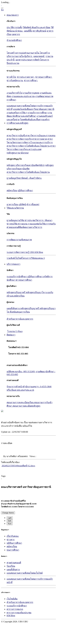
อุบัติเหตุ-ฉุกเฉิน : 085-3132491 (21, 371)
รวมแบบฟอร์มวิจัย (37, 224)
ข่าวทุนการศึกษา (43, 77)
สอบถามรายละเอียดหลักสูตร (26, 406)
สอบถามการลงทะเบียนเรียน (20, 402)
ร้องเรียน (11, 566)
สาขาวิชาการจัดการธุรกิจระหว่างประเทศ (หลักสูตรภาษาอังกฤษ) (31, 149)
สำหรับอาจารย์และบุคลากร (20, 602)
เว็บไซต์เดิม (12, 599)
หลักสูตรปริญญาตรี (16, 292)
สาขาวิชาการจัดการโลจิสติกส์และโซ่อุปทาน (28, 146)
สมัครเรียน (12, 190)
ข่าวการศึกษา (31, 80)
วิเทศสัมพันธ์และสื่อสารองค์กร (35, 119)
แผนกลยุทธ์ (39, 56)
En (2, 10)
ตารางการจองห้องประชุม (19, 612)
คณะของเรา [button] (13, 15)
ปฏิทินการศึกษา (25, 190)
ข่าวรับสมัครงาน (15, 80)
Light (10, 518)
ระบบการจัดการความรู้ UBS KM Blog (25, 252)
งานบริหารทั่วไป (14, 93)
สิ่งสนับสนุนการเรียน (20, 312)
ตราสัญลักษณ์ (39, 31)
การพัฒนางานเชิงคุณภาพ (19, 239)
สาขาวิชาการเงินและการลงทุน (40, 135)
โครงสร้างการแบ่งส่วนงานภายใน (23, 53)
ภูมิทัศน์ (22, 204)
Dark (9, 521)
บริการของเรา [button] (13, 264)
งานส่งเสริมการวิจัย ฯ (17, 112)
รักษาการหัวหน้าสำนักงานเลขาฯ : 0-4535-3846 (29, 386)
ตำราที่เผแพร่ (33, 204)
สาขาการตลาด (39, 139)
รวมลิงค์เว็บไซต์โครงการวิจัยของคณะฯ (26, 258)
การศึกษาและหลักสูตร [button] (17, 123)
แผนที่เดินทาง (13, 308)
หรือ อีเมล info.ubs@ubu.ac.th (20, 390)
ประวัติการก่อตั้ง (14, 27)
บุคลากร (16, 34)
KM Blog (11, 615)
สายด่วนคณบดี (14, 562)
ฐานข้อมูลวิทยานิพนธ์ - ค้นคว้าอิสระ (24, 178)
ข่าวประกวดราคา (26, 77)
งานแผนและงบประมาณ (23, 96)
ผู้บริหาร (28, 56)
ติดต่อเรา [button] (11, 335)
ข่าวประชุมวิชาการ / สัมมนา (38, 220)
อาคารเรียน (12, 204)
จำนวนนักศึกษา (14, 40)
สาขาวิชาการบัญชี (16, 135)
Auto (9, 524)
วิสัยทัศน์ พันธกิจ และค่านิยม (36, 27)
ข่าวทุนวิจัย (12, 224)
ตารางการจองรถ (15, 609)
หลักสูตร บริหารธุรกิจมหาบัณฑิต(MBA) (26, 165)
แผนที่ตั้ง (28, 31)
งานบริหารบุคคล (31, 93)
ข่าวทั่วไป (11, 77)
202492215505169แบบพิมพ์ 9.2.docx (18, 466)
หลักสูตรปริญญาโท (35, 292)
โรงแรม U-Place (15, 331)
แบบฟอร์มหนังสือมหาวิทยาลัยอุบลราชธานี (33, 109)
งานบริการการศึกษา (38, 112)
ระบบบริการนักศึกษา (17, 276)
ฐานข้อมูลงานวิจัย (16, 220)
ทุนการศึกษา (13, 550)
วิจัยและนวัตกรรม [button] (15, 208)
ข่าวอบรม (23, 224)
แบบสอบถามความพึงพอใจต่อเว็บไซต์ (25, 573)
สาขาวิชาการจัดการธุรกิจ (19, 139)
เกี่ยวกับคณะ (13, 536)
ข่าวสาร (11, 539)
